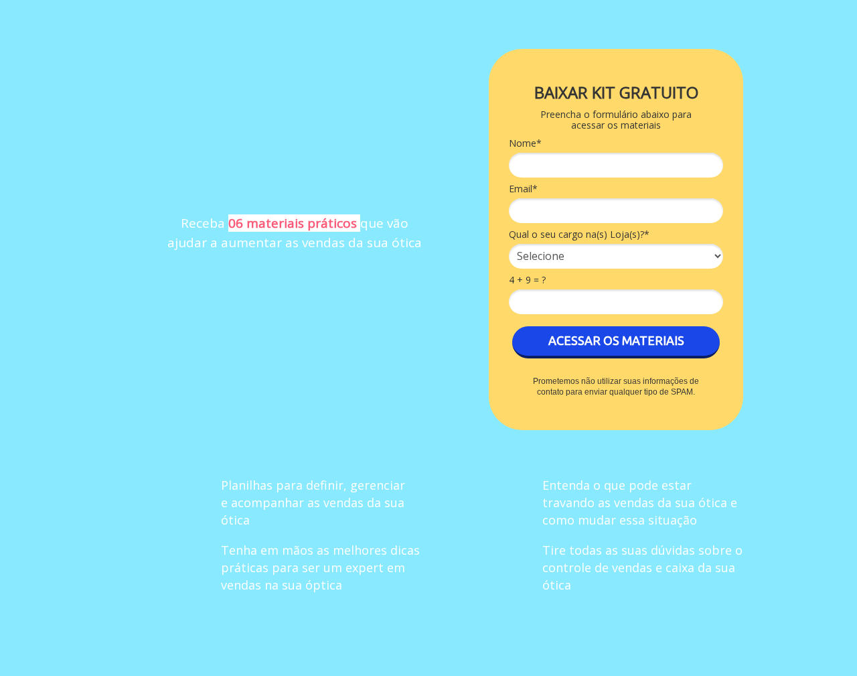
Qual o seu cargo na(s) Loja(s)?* (579, 234)
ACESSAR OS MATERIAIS (616, 340)
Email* (523, 189)
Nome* (525, 143)
